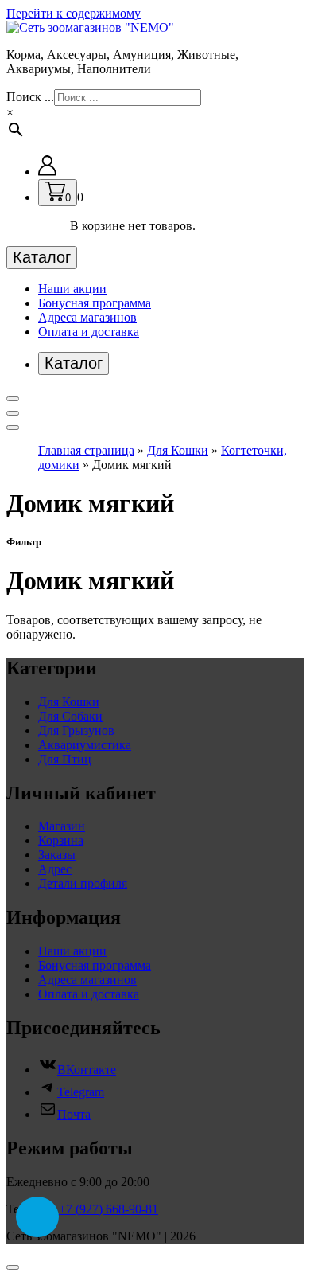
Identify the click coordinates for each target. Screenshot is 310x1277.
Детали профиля (82, 883)
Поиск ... (30, 96)
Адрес (55, 869)
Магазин (61, 826)
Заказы (57, 854)
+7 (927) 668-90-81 (108, 1209)
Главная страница (86, 450)
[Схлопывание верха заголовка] (12, 427)
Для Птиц (64, 759)
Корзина (60, 840)
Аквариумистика (84, 745)
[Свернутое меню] (12, 398)
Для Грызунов (76, 730)
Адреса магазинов (87, 317)
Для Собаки (70, 716)
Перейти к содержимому (73, 13)
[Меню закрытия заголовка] (12, 413)
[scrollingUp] (12, 1267)
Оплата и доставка (88, 331)
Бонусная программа (94, 303)
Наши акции (72, 288)
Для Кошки (177, 450)
